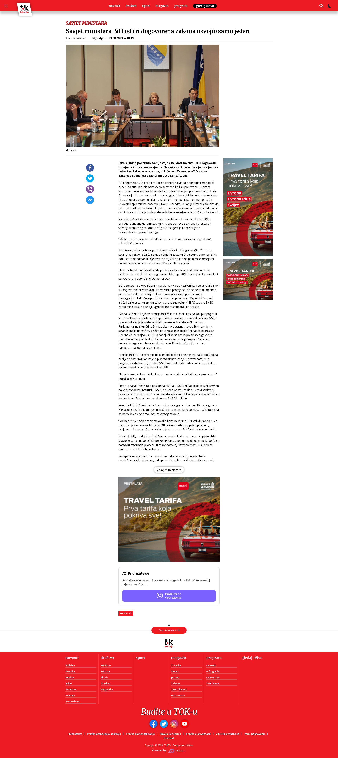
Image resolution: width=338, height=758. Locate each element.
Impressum (75, 733)
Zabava (175, 683)
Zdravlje (176, 665)
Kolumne (70, 689)
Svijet (68, 683)
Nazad (127, 613)
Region (69, 677)
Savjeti (175, 671)
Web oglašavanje (255, 733)
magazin (162, 6)
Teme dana (72, 701)
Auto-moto (178, 695)
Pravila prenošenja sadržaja (104, 733)
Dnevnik (211, 665)
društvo (131, 6)
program (180, 6)
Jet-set (175, 677)
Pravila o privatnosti (198, 733)
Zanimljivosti (179, 689)
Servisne (106, 665)
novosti (114, 6)
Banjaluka (107, 689)
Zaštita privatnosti (228, 733)
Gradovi (105, 683)
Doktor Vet (213, 677)
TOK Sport (212, 683)
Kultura (105, 671)
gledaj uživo (205, 6)
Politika (70, 665)
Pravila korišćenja (170, 733)
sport (146, 6)
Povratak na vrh (169, 630)
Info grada (213, 671)
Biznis (104, 677)
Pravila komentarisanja (140, 733)
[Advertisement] (250, 102)
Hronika (70, 671)
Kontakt (169, 738)
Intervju (70, 695)
